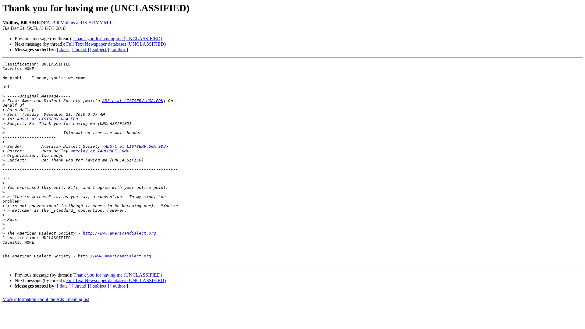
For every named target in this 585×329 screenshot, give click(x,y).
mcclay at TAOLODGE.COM (100, 151)
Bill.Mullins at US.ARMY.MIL (82, 22)
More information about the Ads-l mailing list (45, 299)
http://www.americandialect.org (119, 233)
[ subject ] (99, 49)
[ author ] (119, 49)
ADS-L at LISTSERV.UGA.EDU (132, 100)
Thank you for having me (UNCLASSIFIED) (117, 38)
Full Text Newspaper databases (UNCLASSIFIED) (116, 44)
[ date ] (63, 49)
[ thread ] (80, 49)
